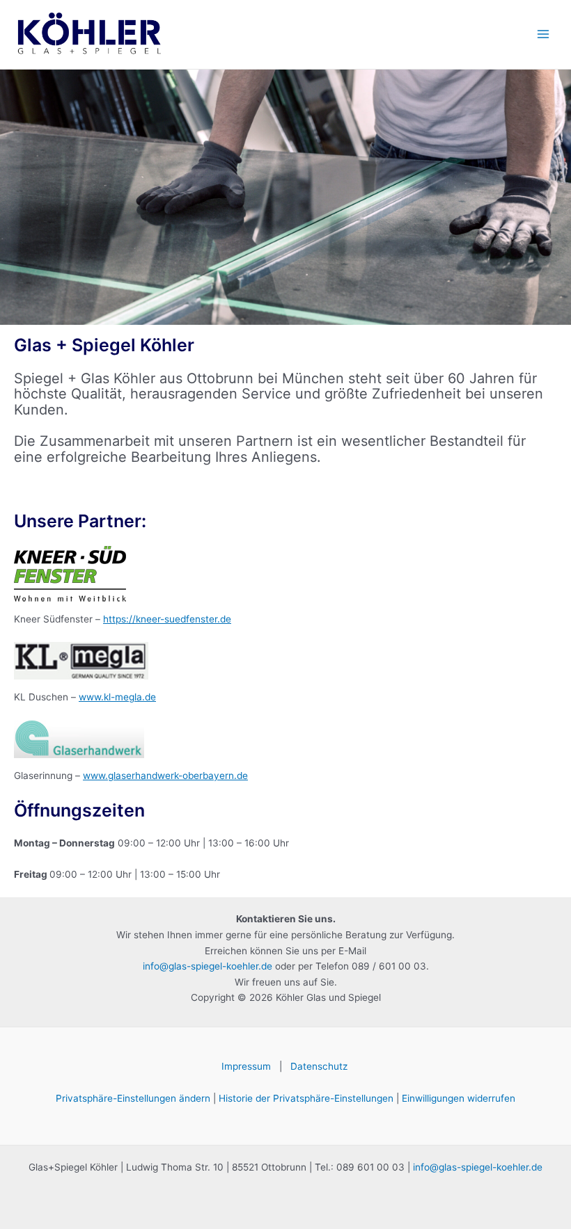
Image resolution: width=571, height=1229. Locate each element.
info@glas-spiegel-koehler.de (207, 966)
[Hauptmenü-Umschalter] (543, 34)
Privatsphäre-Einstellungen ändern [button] (133, 1098)
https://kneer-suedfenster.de (167, 619)
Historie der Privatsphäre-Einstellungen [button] (306, 1098)
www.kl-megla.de (117, 696)
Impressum (246, 1066)
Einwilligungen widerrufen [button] (458, 1098)
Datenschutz (320, 1066)
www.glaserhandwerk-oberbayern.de (165, 775)
